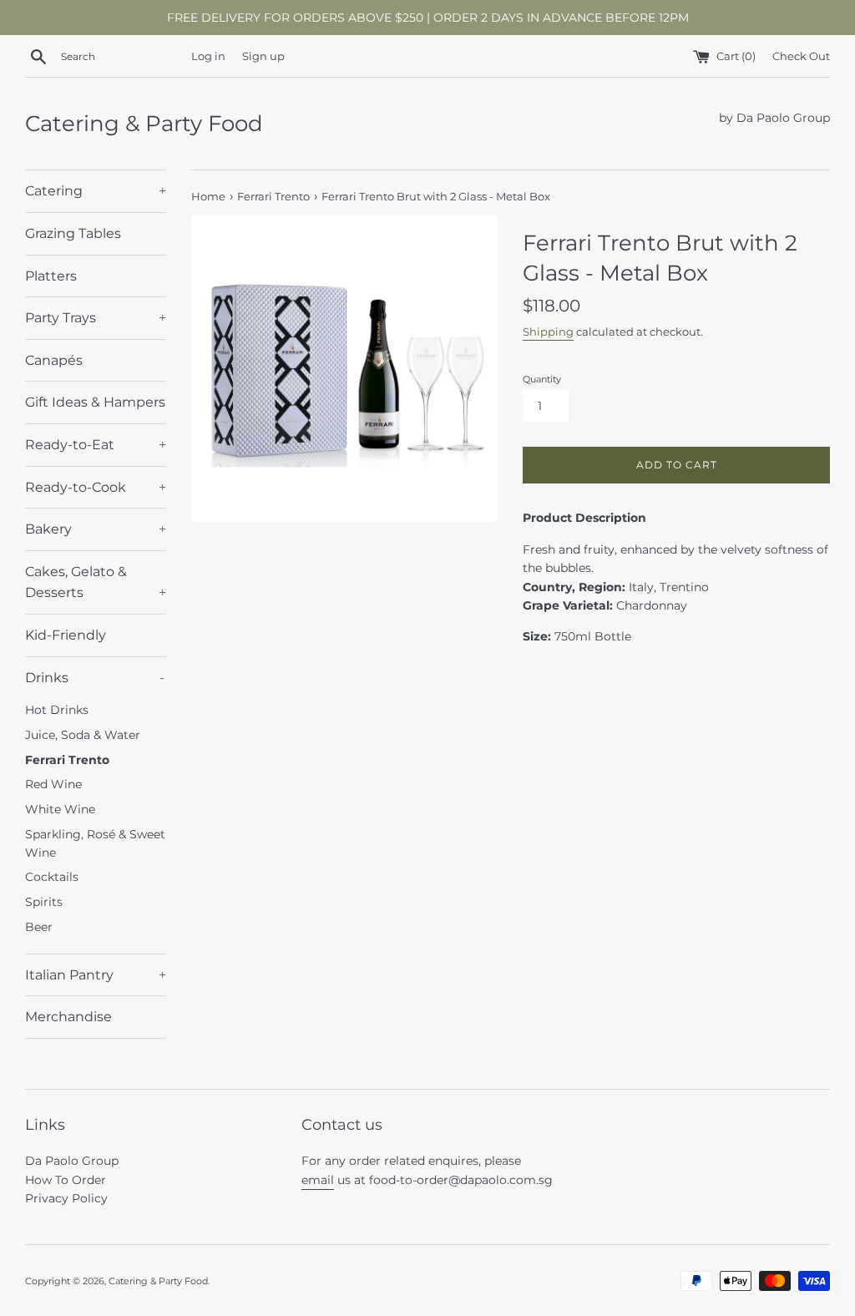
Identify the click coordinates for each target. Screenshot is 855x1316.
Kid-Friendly (65, 635)
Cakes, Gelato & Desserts (95, 582)
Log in (208, 56)
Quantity (542, 379)
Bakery (95, 529)
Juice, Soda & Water (82, 735)
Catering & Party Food (144, 123)
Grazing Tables (73, 233)
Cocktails (51, 876)
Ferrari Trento (67, 760)
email (317, 1179)
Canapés (54, 360)
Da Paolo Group (72, 1160)
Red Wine (53, 784)
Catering (95, 191)
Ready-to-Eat (95, 445)
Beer (39, 927)
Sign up (263, 56)
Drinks (94, 678)
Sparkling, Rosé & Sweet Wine (95, 843)
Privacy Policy (66, 1198)
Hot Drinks (57, 709)
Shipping (548, 331)
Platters (51, 276)
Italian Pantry (95, 975)
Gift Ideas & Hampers (95, 402)
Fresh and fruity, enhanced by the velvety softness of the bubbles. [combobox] (675, 558)
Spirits (44, 902)
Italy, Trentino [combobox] (616, 587)
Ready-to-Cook (95, 487)
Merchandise (68, 1017)
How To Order (65, 1179)
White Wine (60, 809)
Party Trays (95, 318)
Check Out (801, 56)
